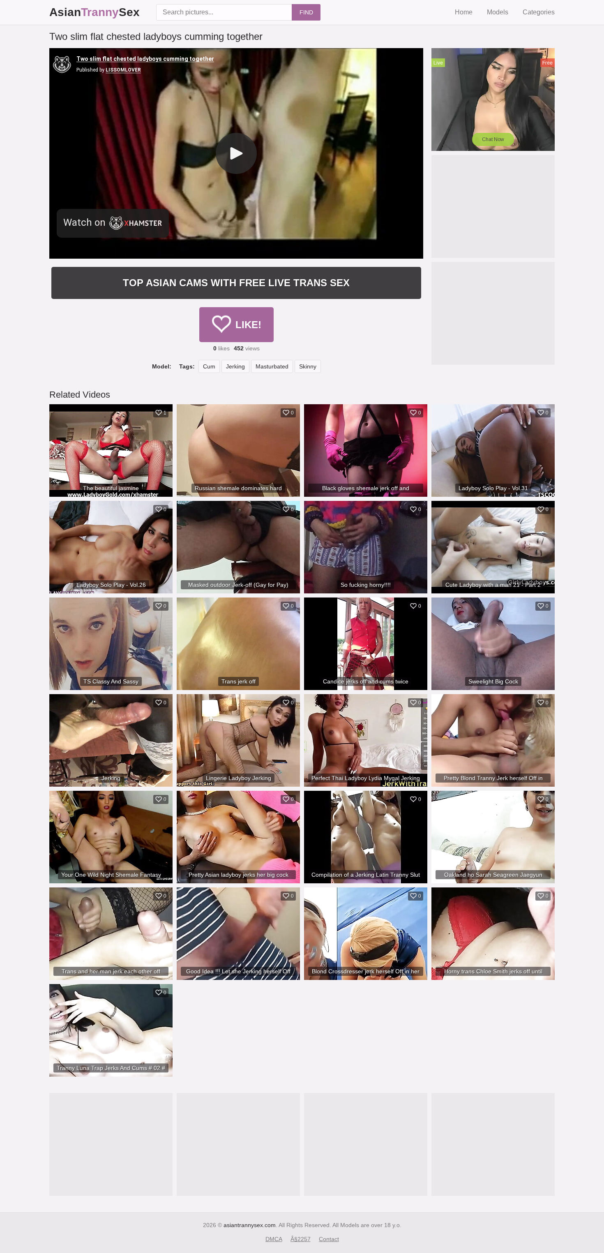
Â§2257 (300, 1239)
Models (497, 12)
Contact (329, 1239)
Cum (209, 366)
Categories (539, 12)
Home (464, 12)
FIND (306, 12)
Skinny (307, 366)
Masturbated (272, 366)
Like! (248, 324)
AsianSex (94, 12)
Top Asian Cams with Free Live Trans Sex (236, 282)
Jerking (235, 366)
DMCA (273, 1239)
